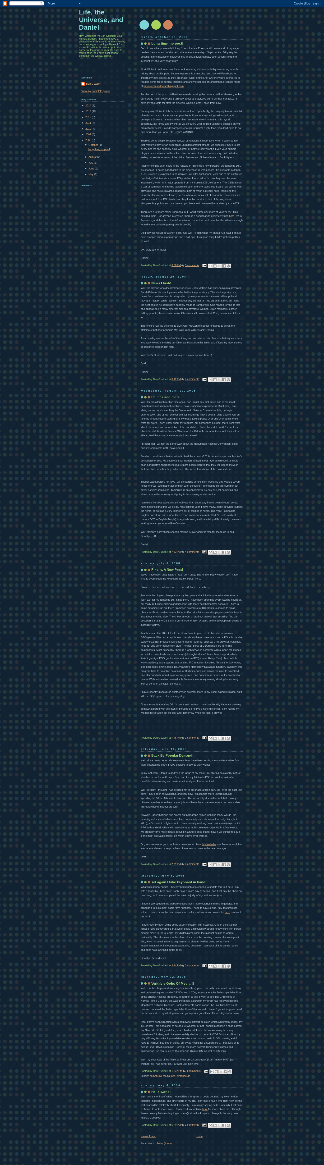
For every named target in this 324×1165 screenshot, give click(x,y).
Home (199, 1136)
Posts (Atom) (164, 1143)
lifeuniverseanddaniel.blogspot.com (163, 86)
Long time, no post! (167, 43)
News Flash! (161, 283)
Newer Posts (148, 1136)
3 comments (192, 265)
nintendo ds (183, 1075)
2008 (88, 140)
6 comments (192, 864)
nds (173, 1075)
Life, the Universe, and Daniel (101, 20)
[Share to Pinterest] (228, 266)
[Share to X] (219, 266)
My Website (209, 844)
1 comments (192, 737)
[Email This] (210, 266)
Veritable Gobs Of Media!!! (172, 983)
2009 (88, 134)
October (93, 144)
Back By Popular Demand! (172, 755)
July (91, 162)
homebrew (156, 1075)
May (91, 174)
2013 (88, 111)
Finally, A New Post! (167, 569)
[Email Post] (204, 265)
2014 (88, 105)
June (91, 168)
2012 (88, 117)
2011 (88, 122)
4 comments (192, 379)
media (166, 1075)
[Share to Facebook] (224, 266)
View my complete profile (95, 91)
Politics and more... (166, 397)
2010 (88, 128)
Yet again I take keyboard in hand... (179, 882)
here (231, 216)
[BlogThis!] (215, 266)
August (92, 156)
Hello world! (161, 1092)
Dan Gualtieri (93, 83)
